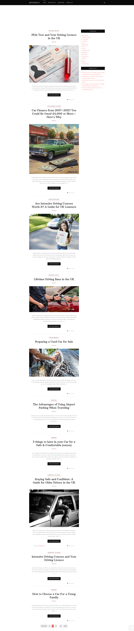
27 (61, 626)
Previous (44, 626)
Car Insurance (85, 39)
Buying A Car (85, 35)
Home (44, 2)
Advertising (61, 2)
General (54, 437)
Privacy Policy (52, 2)
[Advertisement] (67, 15)
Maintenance (54, 337)
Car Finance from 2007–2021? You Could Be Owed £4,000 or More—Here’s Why (54, 114)
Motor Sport (84, 54)
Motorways (84, 58)
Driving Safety (54, 30)
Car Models (84, 41)
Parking (54, 400)
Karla (54, 42)
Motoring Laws (85, 56)
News (83, 60)
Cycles (83, 43)
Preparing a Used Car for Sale (54, 341)
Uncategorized (54, 199)
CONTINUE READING (54, 94)
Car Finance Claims (86, 37)
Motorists (34, 2)
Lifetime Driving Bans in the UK (54, 279)
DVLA (83, 46)
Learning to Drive (54, 474)
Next (65, 626)
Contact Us (69, 2)
